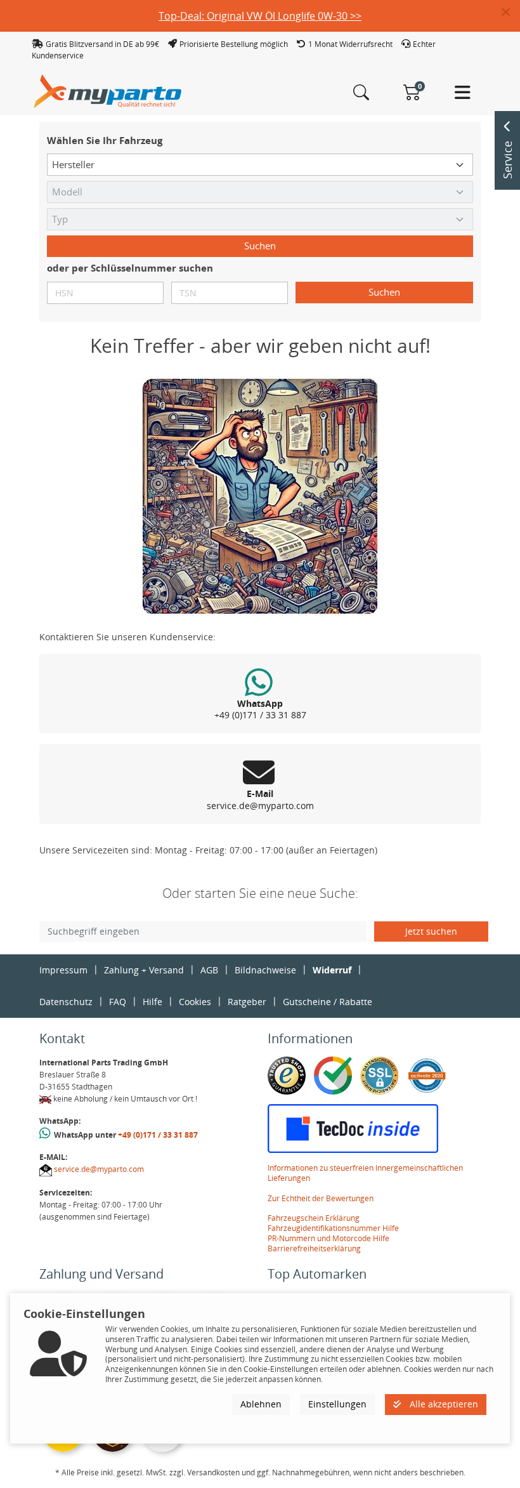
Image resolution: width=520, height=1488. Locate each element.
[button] (511, 12)
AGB (209, 970)
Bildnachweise (265, 970)
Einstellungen (337, 1404)
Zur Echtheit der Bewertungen (321, 1198)
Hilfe (152, 1002)
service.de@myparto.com (99, 1169)
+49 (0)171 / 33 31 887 (158, 1134)
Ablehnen (261, 1404)
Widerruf (332, 970)
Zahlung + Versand (144, 970)
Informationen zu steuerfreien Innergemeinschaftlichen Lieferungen (365, 1172)
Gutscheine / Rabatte (327, 1002)
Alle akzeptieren (442, 1404)
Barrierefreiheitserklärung (314, 1248)
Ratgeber (247, 1002)
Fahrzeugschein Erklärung (314, 1218)
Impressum (63, 970)
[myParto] (108, 90)
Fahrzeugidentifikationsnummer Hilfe (333, 1228)
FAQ (117, 1002)
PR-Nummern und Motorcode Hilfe (328, 1238)
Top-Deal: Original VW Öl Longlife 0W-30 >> (260, 16)
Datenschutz (66, 1002)
